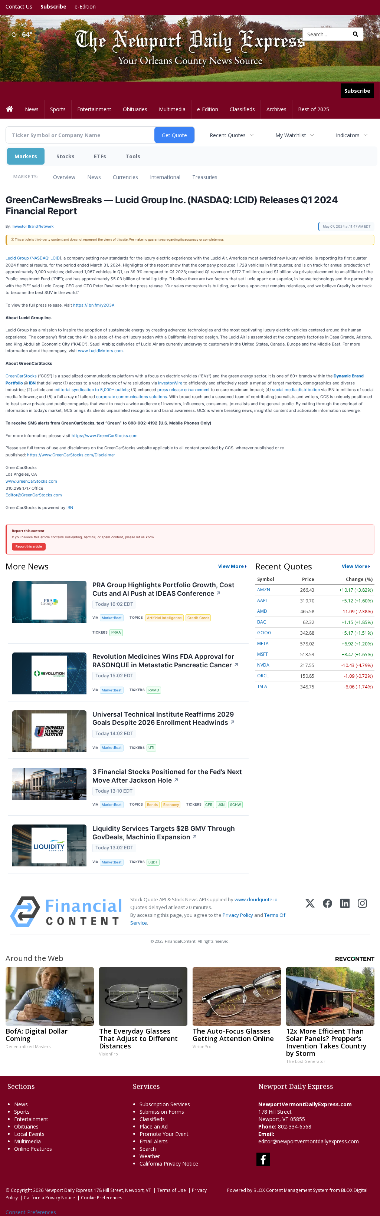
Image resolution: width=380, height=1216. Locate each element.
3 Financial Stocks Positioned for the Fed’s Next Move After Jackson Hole (167, 776)
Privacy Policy (238, 915)
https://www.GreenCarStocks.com (105, 435)
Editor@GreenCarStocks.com (34, 495)
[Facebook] (327, 912)
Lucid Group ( (19, 258)
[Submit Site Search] (355, 34)
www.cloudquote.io (256, 899)
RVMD (153, 690)
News (94, 177)
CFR (208, 805)
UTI (151, 748)
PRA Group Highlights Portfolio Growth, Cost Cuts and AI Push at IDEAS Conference (163, 589)
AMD (262, 611)
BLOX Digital (354, 1190)
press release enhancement (183, 389)
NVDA (263, 665)
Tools (132, 156)
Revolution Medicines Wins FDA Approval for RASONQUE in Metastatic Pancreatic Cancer (165, 660)
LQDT (153, 862)
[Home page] (184, 33)
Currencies (125, 177)
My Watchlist (290, 135)
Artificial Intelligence (164, 618)
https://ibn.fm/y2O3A (93, 305)
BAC (261, 622)
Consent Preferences (31, 1212)
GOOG (264, 633)
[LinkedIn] (345, 912)
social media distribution (296, 389)
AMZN (263, 589)
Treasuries (204, 177)
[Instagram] (362, 912)
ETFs (100, 156)
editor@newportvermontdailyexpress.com (308, 1141)
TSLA (262, 686)
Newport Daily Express (69, 1190)
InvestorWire (170, 383)
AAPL (262, 600)
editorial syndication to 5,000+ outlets (92, 389)
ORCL (263, 676)
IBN (69, 507)
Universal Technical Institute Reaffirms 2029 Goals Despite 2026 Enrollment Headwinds (163, 718)
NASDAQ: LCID (46, 258)
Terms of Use (171, 1190)
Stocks (65, 156)
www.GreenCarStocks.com (31, 481)
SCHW (235, 805)
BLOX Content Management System (290, 1190)
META (263, 643)
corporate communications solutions (131, 396)
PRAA (116, 632)
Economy (171, 805)
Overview (64, 177)
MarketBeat (112, 618)
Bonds (152, 805)
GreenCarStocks (21, 376)
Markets (25, 156)
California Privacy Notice (49, 1197)
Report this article (29, 546)
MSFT (262, 654)
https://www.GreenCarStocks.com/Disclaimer (71, 454)
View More (231, 566)
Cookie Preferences (101, 1197)
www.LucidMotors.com (100, 350)
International (165, 177)
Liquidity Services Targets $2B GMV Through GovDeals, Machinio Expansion (163, 833)
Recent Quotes (228, 135)
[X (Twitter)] (310, 912)
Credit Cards (198, 618)
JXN (221, 805)
